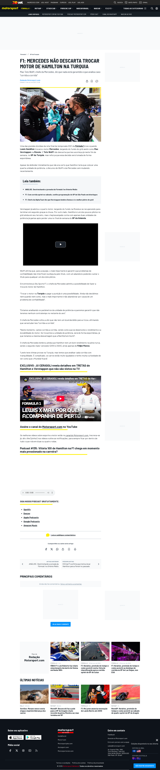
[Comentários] (97, 81)
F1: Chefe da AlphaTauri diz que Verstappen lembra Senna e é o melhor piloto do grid (59, 200)
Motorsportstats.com (65, 751)
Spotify (27, 509)
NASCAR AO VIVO (126, 14)
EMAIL (145, 2)
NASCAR (97, 8)
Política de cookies (79, 763)
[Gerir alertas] (75, 549)
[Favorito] (91, 81)
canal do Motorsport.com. (77, 435)
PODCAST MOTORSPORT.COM (76, 14)
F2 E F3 (108, 8)
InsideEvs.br (62, 736)
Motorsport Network (71, 766)
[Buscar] (152, 8)
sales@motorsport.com (116, 746)
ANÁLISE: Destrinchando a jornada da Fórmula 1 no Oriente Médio (51, 189)
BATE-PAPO (132, 2)
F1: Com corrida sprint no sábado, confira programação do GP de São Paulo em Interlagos (61, 194)
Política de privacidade (95, 763)
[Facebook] (46, 549)
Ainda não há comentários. (60, 584)
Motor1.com (62, 740)
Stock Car (50, 8)
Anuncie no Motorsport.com (117, 738)
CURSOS (63, 2)
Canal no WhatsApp (109, 14)
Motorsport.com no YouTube (52, 14)
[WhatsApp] (57, 549)
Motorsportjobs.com (65, 743)
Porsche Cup (65, 8)
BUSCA (120, 2)
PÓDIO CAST (94, 14)
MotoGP (38, 8)
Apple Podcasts (31, 517)
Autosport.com (63, 747)
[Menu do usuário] (156, 8)
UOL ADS (81, 2)
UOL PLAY (72, 2)
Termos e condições (63, 763)
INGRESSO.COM (33, 2)
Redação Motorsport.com (30, 80)
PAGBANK (54, 2)
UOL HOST (45, 2)
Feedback (111, 735)
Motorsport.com (52, 426)
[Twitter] (51, 549)
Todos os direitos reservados (91, 766)
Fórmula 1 (25, 8)
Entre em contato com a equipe (119, 742)
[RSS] (36, 750)
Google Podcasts (32, 521)
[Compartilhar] (87, 81)
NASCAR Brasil (82, 8)
